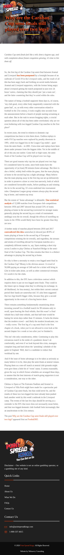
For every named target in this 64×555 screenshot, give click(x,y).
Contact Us (9, 509)
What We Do (9, 497)
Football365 (33, 419)
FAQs (6, 503)
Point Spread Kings (27, 545)
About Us (8, 491)
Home (7, 486)
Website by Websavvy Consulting (32, 551)
